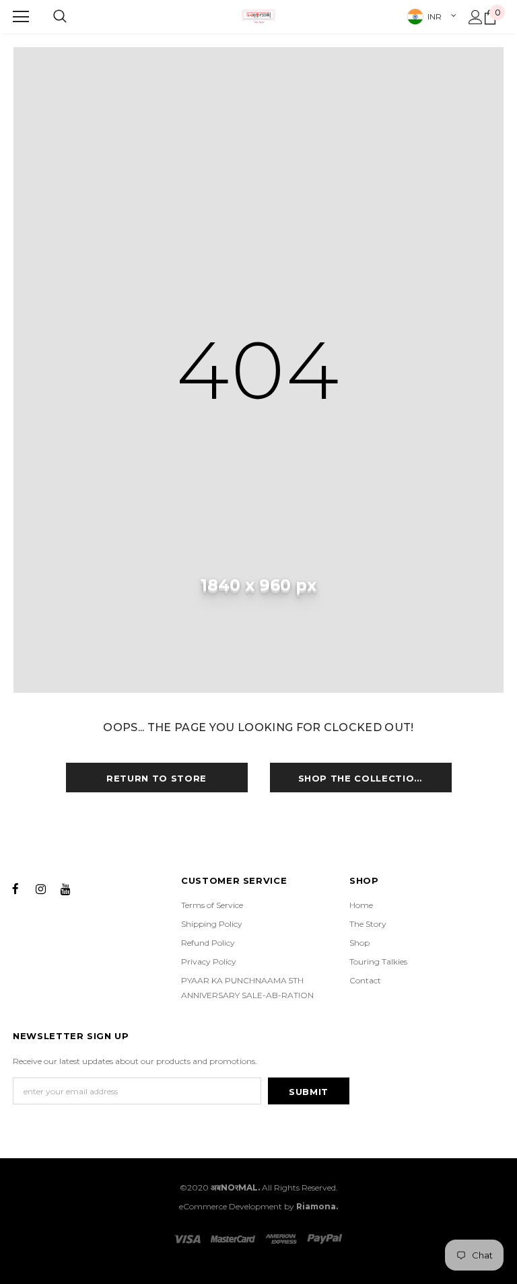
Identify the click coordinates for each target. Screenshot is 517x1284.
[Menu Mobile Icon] (21, 17)
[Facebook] (15, 888)
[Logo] (258, 16)
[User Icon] (476, 17)
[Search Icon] (60, 17)
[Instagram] (40, 888)
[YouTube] (65, 888)
